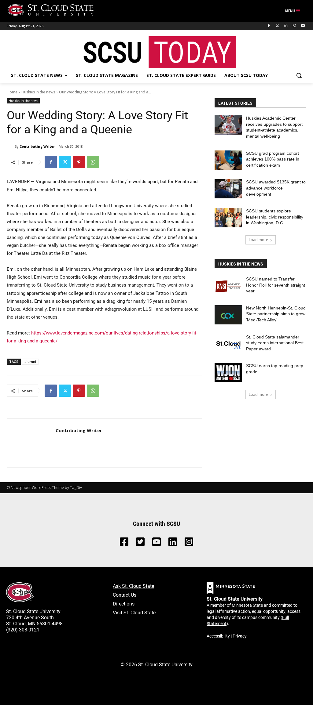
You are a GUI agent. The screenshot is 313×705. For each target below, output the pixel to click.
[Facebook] (268, 25)
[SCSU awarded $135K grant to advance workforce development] (228, 188)
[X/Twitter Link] (140, 543)
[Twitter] (277, 25)
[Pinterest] (79, 162)
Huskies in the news (38, 92)
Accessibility (218, 636)
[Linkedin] (285, 25)
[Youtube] (302, 25)
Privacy (240, 636)
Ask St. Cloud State (133, 586)
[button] (299, 75)
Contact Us (124, 594)
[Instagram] (294, 25)
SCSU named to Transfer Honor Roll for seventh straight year (275, 285)
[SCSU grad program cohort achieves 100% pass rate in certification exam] (228, 160)
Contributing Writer (37, 146)
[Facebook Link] (124, 543)
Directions (123, 603)
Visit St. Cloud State (134, 612)
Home (12, 92)
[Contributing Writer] (11, 146)
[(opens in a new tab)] (228, 285)
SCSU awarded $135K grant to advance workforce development (276, 187)
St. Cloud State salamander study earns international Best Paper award (275, 342)
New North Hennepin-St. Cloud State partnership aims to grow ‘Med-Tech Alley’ (276, 314)
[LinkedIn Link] (173, 543)
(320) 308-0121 (22, 629)
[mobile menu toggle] (292, 11)
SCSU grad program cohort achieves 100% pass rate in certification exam (272, 159)
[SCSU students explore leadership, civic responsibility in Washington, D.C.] (228, 217)
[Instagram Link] (189, 543)
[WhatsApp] (93, 162)
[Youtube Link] (156, 543)
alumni (30, 361)
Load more (258, 239)
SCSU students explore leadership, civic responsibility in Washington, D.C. (274, 216)
